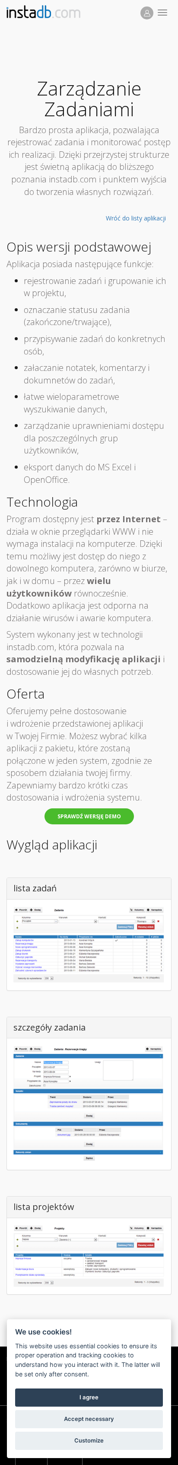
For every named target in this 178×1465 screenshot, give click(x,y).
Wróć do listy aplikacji (136, 218)
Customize (89, 1440)
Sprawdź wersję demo (89, 816)
